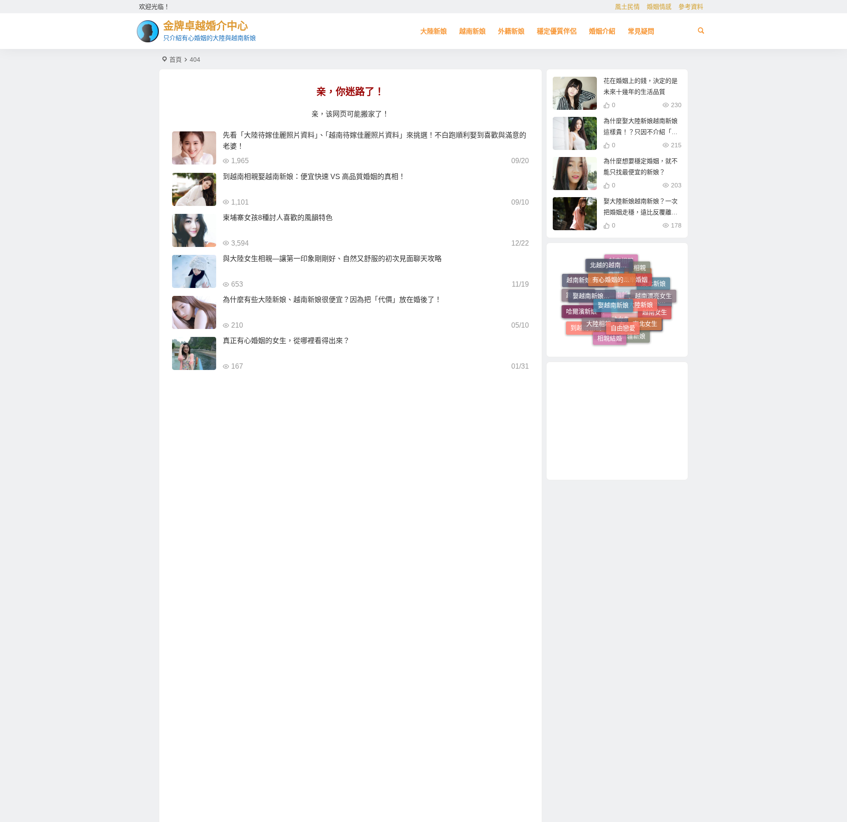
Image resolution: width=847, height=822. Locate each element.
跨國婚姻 (578, 297)
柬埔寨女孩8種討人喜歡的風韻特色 (278, 217)
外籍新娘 (511, 31)
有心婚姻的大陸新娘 (614, 269)
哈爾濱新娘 (581, 306)
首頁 (175, 59)
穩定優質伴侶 (557, 31)
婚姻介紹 (602, 31)
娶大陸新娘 (637, 293)
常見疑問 (641, 31)
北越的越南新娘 (611, 261)
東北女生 (645, 316)
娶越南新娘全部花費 (594, 286)
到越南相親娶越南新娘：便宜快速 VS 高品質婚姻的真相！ (314, 176)
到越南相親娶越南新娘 (592, 327)
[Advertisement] (617, 421)
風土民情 (627, 6)
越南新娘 (472, 31)
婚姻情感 (659, 6)
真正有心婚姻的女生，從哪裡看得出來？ (286, 340)
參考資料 (690, 6)
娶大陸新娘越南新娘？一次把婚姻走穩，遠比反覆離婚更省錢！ (640, 212)
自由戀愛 (623, 317)
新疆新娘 (633, 334)
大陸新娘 (433, 31)
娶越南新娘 (613, 291)
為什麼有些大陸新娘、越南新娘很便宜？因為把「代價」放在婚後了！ (332, 299)
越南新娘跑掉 (584, 276)
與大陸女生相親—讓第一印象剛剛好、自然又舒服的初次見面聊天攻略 (332, 258)
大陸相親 (598, 314)
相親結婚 (609, 334)
